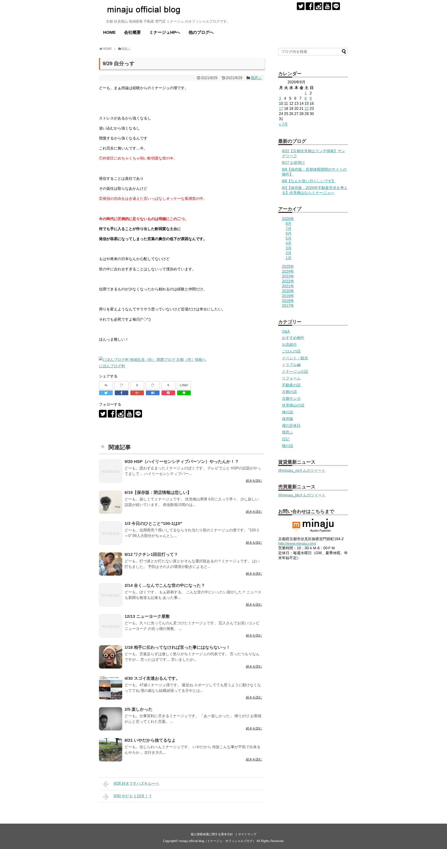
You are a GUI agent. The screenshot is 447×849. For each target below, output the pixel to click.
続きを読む (254, 480)
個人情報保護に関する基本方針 (212, 834)
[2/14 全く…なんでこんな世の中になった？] (110, 595)
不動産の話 (291, 385)
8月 (288, 224)
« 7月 (283, 124)
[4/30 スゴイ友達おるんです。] (110, 688)
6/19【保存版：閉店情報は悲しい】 (158, 492)
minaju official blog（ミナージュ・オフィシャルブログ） (217, 841)
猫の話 (287, 446)
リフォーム (291, 378)
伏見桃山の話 (293, 405)
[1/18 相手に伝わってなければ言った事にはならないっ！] (110, 657)
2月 (288, 253)
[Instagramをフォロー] (318, 6)
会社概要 (132, 32)
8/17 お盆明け (293, 163)
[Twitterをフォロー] (301, 6)
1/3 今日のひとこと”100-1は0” (153, 523)
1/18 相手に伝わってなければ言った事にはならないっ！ (177, 647)
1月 (288, 258)
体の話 (287, 412)
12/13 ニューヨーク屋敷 (147, 616)
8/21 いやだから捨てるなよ (150, 740)
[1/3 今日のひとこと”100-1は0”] (110, 533)
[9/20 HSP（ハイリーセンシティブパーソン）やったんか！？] (110, 471)
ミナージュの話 (295, 372)
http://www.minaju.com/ (297, 544)
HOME (109, 32)
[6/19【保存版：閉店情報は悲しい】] (110, 502)
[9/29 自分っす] (153, 392)
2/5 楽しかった (138, 709)
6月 (288, 233)
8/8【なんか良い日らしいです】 (308, 181)
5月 (288, 238)
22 (307, 109)
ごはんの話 (291, 351)
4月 (288, 243)
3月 (288, 248)
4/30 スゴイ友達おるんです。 (152, 678)
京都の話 (289, 392)
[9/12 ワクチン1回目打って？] (110, 564)
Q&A (286, 331)
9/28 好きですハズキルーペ (136, 783)
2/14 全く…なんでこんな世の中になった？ (165, 585)
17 (281, 109)
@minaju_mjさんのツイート (301, 470)
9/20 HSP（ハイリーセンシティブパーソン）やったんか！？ (182, 461)
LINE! (184, 385)
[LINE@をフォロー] (336, 6)
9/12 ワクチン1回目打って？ (151, 554)
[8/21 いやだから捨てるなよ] (110, 749)
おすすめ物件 (293, 338)
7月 (288, 229)
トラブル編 (291, 365)
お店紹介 (289, 344)
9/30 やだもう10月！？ (133, 796)
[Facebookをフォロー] (309, 6)
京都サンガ (291, 399)
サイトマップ (247, 834)
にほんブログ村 (112, 366)
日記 (285, 439)
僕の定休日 (291, 426)
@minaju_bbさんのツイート (301, 495)
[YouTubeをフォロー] (327, 6)
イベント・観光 (295, 358)
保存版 (287, 419)
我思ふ (256, 78)
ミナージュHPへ (164, 32)
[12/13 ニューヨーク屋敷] (110, 626)
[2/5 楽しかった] (110, 718)
